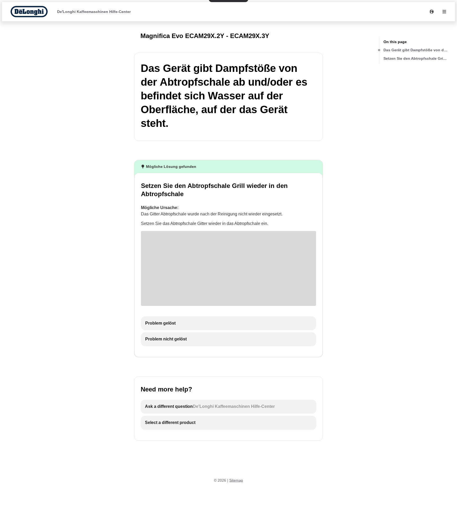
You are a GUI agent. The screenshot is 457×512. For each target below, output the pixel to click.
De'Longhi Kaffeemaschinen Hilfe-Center (94, 12)
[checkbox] (228, 323)
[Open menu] (444, 11)
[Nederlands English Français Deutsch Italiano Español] (431, 11)
